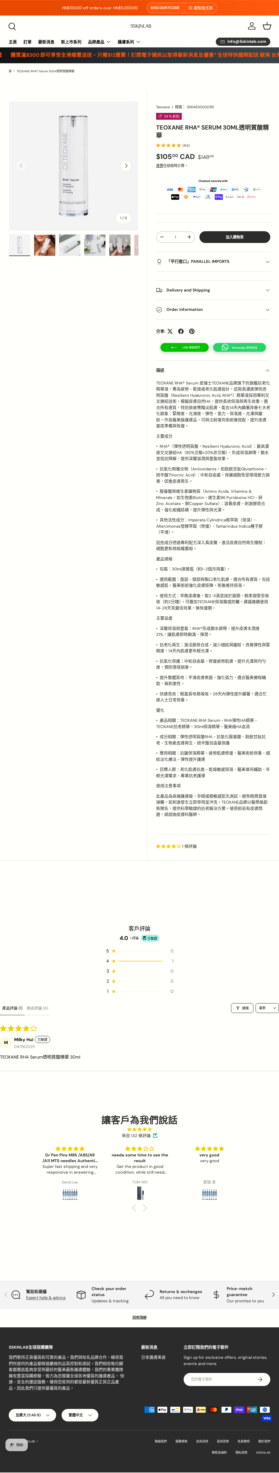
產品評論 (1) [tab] (12, 1008)
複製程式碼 (203, 7)
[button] (267, 26)
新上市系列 (71, 42)
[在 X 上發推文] (170, 331)
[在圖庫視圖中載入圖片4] (95, 245)
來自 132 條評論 (136, 1135)
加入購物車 (235, 237)
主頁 (13, 42)
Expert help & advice (46, 1297)
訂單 (27, 42)
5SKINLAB (28, 1441)
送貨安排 (202, 1441)
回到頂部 (139, 1317)
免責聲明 (244, 1441)
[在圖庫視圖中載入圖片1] (20, 245)
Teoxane (163, 107)
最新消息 (46, 42)
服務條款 (181, 1441)
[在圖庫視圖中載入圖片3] (70, 245)
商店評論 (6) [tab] (37, 1008)
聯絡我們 (161, 1441)
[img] (139, 1129)
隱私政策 (241, 1452)
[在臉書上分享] (180, 331)
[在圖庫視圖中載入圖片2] (45, 245)
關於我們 (264, 1441)
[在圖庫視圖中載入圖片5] (120, 245)
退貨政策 (223, 1441)
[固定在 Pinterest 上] (191, 331)
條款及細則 (219, 1452)
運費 (159, 165)
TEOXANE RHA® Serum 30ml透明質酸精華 (45, 71)
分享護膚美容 (153, 1357)
